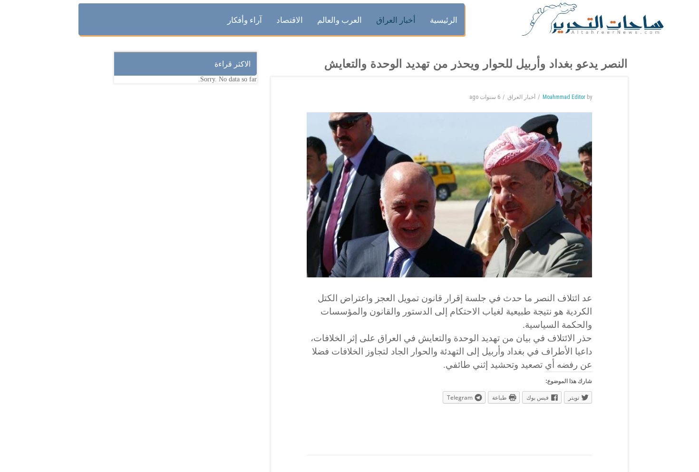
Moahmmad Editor (564, 97)
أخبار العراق (521, 97)
